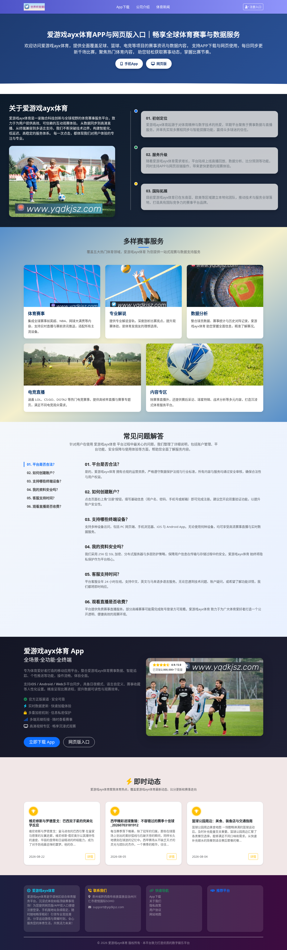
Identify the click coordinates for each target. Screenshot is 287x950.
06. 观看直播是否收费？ (45, 506)
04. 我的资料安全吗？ (43, 489)
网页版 (162, 63)
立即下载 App (42, 742)
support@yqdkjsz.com (108, 907)
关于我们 (155, 901)
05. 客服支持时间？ (41, 498)
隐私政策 (155, 905)
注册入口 (255, 7)
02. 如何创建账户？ (41, 472)
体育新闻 (163, 7)
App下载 (122, 7)
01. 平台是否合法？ (41, 464)
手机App (131, 63)
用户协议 (155, 910)
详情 (90, 857)
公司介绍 (143, 7)
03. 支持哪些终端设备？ (45, 481)
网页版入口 (79, 742)
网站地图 (155, 914)
